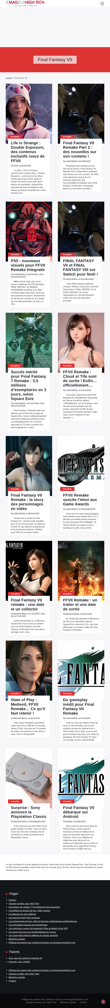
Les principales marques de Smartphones (28, 925)
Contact (12, 900)
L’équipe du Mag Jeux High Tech (24, 903)
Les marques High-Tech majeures (24, 917)
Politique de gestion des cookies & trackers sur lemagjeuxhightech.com (42, 942)
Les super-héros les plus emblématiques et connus (32, 932)
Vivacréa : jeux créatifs (19, 961)
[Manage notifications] (103, 1001)
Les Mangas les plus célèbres (22, 914)
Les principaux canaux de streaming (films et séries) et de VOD (38, 928)
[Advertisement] (55, 20)
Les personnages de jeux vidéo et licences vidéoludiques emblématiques (43, 921)
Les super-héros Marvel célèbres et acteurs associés (33, 935)
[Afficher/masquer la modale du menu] (102, 3)
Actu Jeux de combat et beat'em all (25, 958)
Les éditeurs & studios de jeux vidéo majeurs (29, 910)
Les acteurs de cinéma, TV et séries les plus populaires (34, 907)
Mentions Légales (17, 939)
